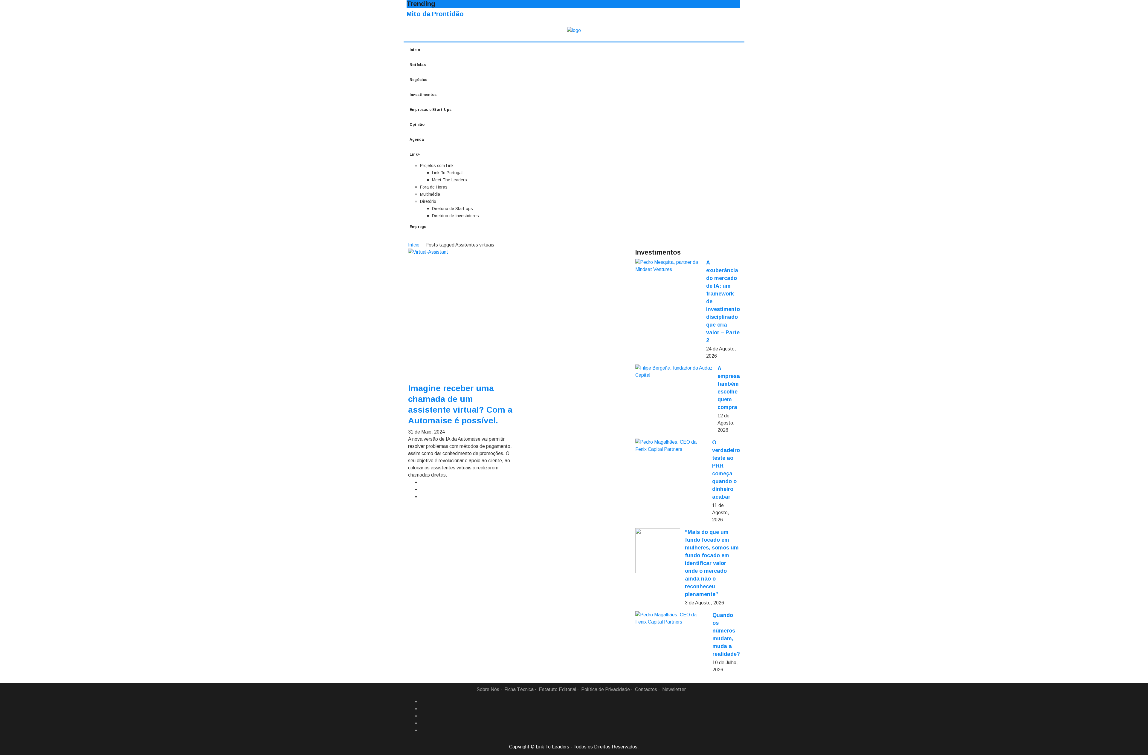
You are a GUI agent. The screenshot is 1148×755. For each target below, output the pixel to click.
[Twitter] (422, 715)
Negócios (419, 80)
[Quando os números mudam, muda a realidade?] (671, 618)
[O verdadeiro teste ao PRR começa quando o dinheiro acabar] (671, 446)
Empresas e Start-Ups (430, 110)
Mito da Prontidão (435, 14)
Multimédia (430, 194)
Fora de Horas (434, 187)
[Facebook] (422, 701)
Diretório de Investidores (455, 215)
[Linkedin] (422, 708)
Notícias (418, 65)
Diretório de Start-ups (452, 208)
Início (415, 50)
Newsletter (674, 689)
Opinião (417, 124)
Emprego (418, 227)
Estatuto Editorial (557, 689)
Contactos (646, 689)
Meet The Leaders (449, 179)
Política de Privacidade (605, 689)
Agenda (417, 139)
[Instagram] (422, 723)
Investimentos (423, 95)
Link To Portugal (447, 172)
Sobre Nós (488, 689)
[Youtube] (422, 730)
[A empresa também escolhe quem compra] (674, 372)
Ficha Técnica (519, 689)
